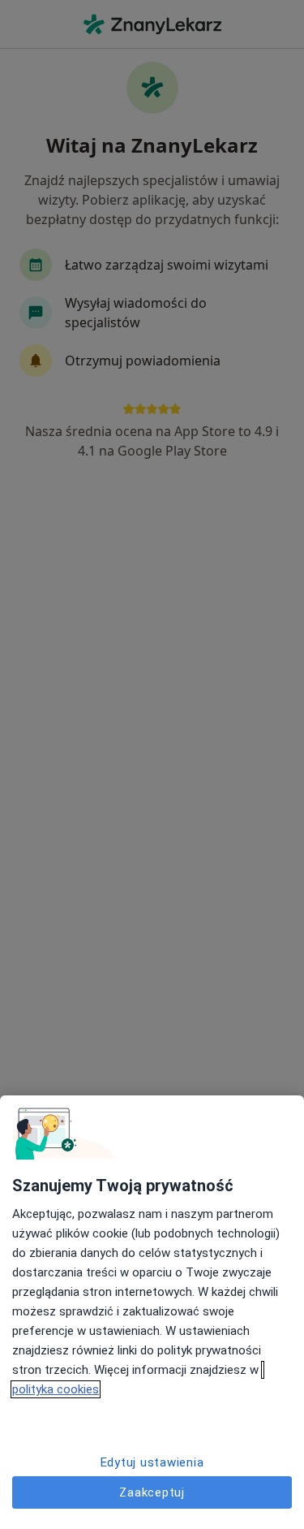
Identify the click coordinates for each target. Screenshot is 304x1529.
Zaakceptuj (152, 1492)
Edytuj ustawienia (152, 1462)
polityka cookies (55, 1389)
